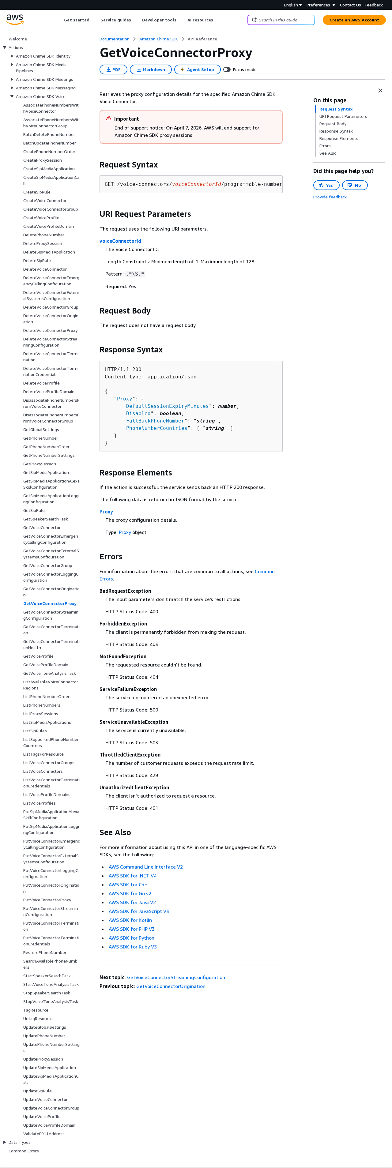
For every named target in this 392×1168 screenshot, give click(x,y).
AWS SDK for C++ (128, 884)
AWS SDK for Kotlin (130, 920)
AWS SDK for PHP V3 (132, 929)
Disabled (138, 413)
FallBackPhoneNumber (155, 421)
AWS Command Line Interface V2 (146, 867)
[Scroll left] (59, 20)
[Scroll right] (218, 20)
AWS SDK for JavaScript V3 (139, 911)
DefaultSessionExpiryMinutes (167, 406)
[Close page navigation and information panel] (380, 91)
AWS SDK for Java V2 (132, 902)
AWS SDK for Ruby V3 (133, 947)
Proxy (124, 399)
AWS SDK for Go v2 (130, 893)
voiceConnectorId (120, 241)
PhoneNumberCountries (156, 428)
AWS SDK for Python (131, 938)
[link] (202, 39)
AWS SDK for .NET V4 (132, 876)
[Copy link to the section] (94, 165)
